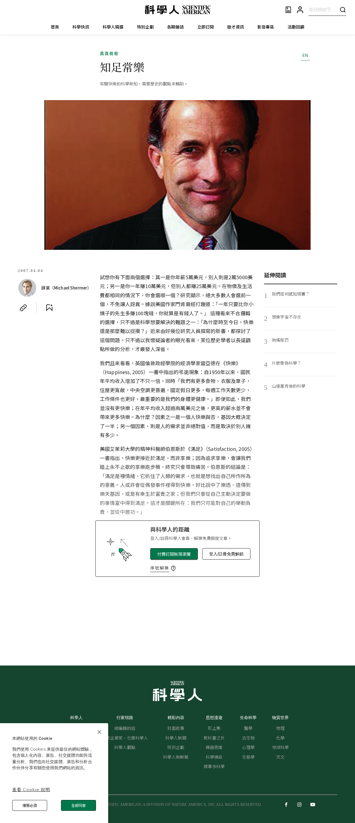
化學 (280, 738)
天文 (280, 757)
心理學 (248, 747)
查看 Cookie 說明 (31, 789)
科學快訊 (80, 27)
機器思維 (214, 747)
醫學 (248, 728)
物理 (280, 728)
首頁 (55, 27)
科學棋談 (214, 757)
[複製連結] (23, 307)
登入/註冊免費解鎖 (226, 554)
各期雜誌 (175, 27)
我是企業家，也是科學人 (125, 738)
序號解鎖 (159, 568)
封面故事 (175, 728)
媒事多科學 (214, 766)
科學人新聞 (175, 738)
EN (305, 55)
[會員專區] (300, 10)
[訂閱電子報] (288, 10)
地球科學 (280, 747)
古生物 (248, 738)
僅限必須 (29, 805)
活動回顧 (296, 27)
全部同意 (78, 805)
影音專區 (265, 27)
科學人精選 (113, 27)
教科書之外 (214, 738)
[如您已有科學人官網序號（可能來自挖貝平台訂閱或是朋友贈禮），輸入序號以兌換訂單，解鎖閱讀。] (173, 568)
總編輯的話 (124, 728)
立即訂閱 (205, 27)
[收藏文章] (49, 307)
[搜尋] (342, 9)
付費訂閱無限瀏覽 (174, 554)
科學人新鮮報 (175, 757)
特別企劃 (145, 27)
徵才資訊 (235, 27)
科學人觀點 (124, 747)
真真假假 (109, 53)
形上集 (214, 728)
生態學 (248, 757)
